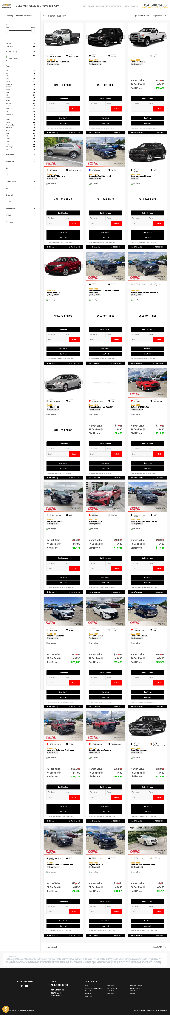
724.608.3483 (155, 5)
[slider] (7, 30)
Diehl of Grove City (52, 132)
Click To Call (63, 123)
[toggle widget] (5, 1009)
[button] (123, 37)
